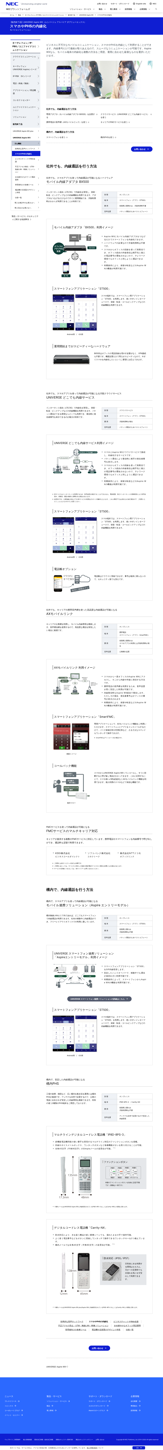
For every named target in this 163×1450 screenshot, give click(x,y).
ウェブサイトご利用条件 (12, 1439)
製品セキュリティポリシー (84, 1439)
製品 (19, 15)
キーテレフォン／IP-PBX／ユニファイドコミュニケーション (44, 15)
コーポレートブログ (12, 1410)
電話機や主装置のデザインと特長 (25, 191)
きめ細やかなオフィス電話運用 (25, 178)
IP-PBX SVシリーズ (22, 76)
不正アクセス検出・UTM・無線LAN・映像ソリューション (25, 169)
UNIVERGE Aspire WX (86, 15)
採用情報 (134, 1410)
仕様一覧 (18, 198)
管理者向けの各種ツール (24, 185)
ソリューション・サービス (57, 1401)
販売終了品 (71, 15)
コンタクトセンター (21, 100)
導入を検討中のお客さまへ (25, 203)
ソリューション (19, 117)
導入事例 (50, 1410)
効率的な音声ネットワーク (25, 149)
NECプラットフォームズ (18, 9)
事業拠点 (134, 1406)
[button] (81, 9)
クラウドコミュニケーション (24, 58)
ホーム (12, 15)
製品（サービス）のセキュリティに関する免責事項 (25, 218)
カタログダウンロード (97, 1406)
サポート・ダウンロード (98, 1401)
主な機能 (18, 143)
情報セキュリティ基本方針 (64, 1439)
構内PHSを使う (107, 137)
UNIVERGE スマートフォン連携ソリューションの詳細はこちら (97, 999)
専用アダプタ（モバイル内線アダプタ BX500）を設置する (70, 115)
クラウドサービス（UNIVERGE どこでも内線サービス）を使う (125, 115)
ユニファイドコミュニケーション (24, 108)
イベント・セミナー (12, 1415)
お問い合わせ (140, 149)
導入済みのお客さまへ (23, 208)
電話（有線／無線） (21, 83)
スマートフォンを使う (55, 137)
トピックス (9, 1406)
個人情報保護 (92, 1448)
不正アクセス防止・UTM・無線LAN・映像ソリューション (83, 1325)
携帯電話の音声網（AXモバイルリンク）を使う (66, 122)
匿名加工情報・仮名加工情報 (43, 1439)
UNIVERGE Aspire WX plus (23, 131)
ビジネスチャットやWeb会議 (25, 160)
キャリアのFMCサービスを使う (114, 122)
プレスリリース (10, 1401)
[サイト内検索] (156, 9)
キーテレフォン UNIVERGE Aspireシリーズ (25, 68)
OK (137, 1448)
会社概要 (134, 1401)
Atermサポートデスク (97, 1410)
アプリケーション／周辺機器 (24, 92)
